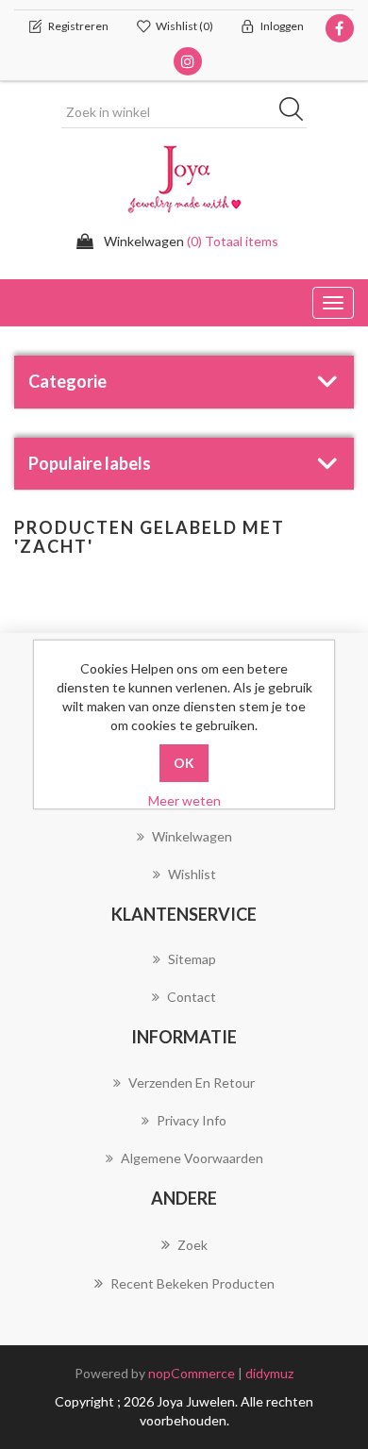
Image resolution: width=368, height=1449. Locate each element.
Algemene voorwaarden (192, 1158)
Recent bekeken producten (192, 1283)
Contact (191, 997)
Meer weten (184, 800)
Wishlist (192, 874)
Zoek (192, 1245)
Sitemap (192, 959)
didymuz (269, 1373)
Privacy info (191, 1120)
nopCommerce (191, 1373)
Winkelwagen (192, 836)
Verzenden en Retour (191, 1082)
